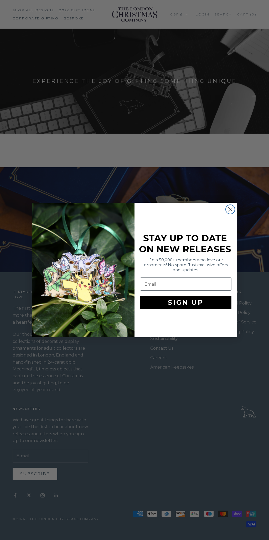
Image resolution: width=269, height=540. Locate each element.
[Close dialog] (230, 209)
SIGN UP (186, 302)
